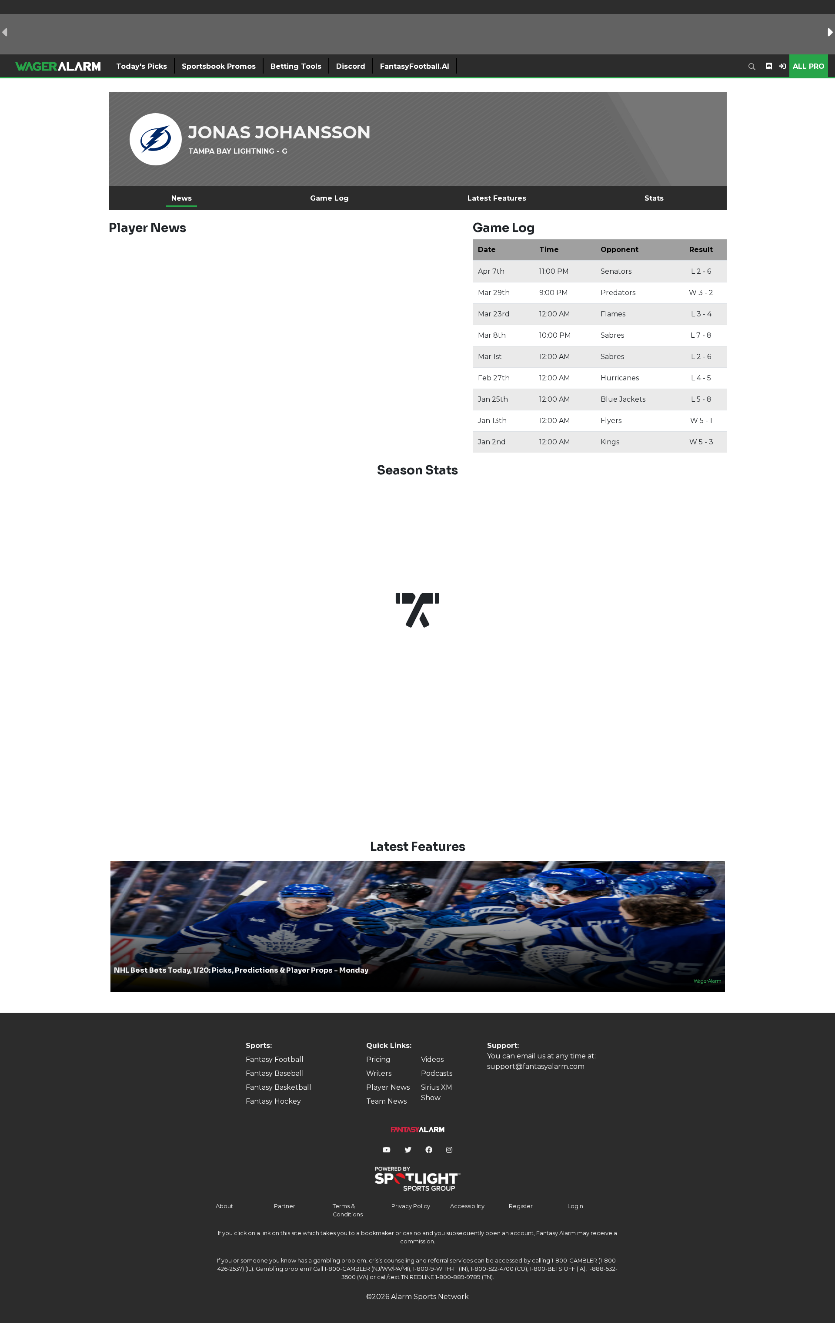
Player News (388, 1087)
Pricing (378, 1059)
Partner (284, 1206)
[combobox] (753, 66)
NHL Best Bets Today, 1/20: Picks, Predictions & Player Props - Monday (241, 970)
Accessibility (467, 1206)
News (181, 198)
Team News (386, 1101)
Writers (378, 1073)
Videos (432, 1059)
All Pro (809, 66)
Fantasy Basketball (278, 1087)
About (224, 1206)
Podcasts (436, 1073)
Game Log (329, 198)
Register (521, 1206)
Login (575, 1206)
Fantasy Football (275, 1059)
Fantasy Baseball (275, 1073)
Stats (654, 198)
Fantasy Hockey (273, 1101)
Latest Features (497, 198)
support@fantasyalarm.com (535, 1066)
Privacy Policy (410, 1206)
